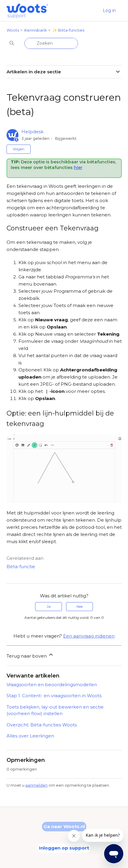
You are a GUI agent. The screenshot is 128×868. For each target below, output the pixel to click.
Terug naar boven (27, 656)
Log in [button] (109, 10)
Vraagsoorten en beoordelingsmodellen (52, 684)
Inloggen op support (64, 848)
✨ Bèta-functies (68, 30)
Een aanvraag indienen (89, 636)
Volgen (18, 149)
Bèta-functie (21, 566)
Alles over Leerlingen (30, 736)
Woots (13, 30)
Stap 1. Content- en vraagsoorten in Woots (54, 695)
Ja (49, 606)
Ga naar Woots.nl (64, 826)
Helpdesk (32, 131)
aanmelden (36, 785)
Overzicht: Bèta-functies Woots (42, 725)
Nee (80, 606)
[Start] (27, 10)
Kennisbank (35, 30)
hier (78, 167)
